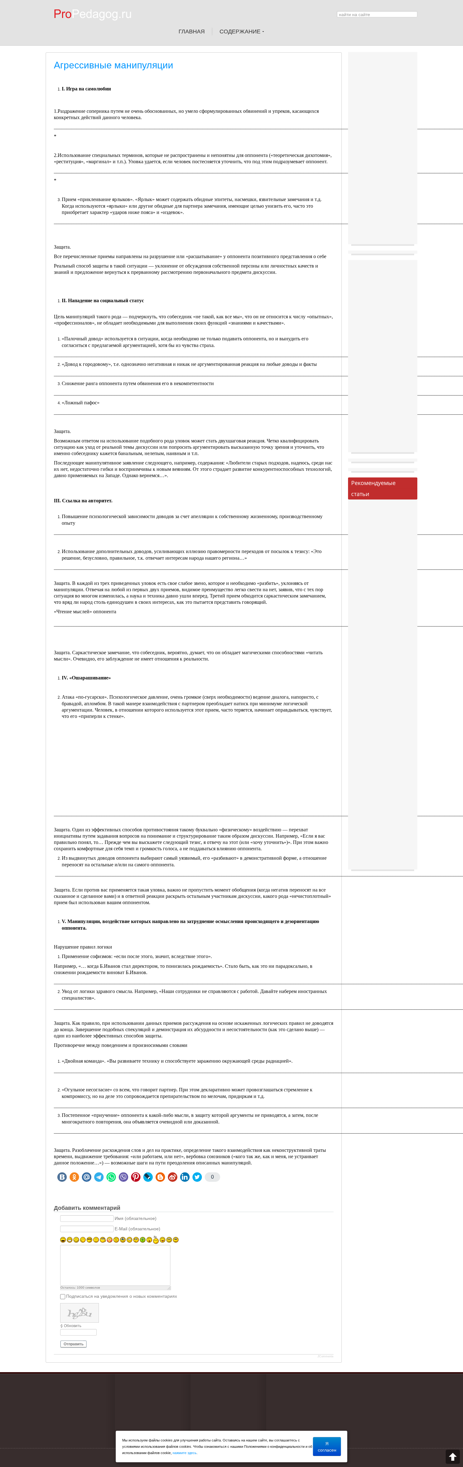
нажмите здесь (185, 1453)
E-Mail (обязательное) (137, 1229)
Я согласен (327, 1446)
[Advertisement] (198, 763)
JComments (325, 1356)
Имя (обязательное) (136, 1218)
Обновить (72, 1326)
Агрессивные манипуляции (113, 65)
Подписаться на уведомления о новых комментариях (121, 1296)
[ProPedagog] (96, 24)
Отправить (73, 1344)
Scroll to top (453, 1457)
